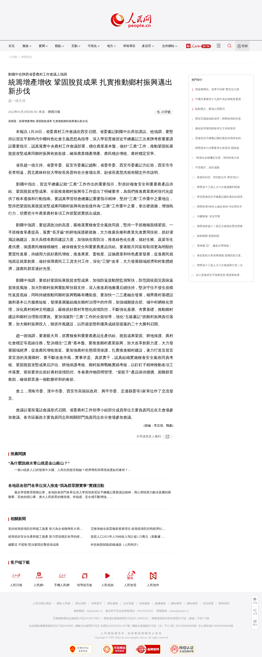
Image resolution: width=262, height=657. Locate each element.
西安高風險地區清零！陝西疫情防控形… (219, 118)
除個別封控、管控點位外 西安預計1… (219, 177)
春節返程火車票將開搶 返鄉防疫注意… (220, 255)
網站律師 (192, 603)
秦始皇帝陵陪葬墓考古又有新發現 (215, 128)
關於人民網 (63, 603)
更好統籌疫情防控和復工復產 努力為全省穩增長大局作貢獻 (48, 528)
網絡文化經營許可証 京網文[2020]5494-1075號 (102, 625)
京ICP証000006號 (186, 625)
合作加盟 (128, 603)
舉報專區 (129, 46)
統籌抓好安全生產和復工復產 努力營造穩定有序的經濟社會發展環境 (54, 536)
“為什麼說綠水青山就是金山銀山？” (39, 463)
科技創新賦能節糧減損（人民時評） (115, 544)
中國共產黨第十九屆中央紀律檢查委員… (219, 99)
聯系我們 (224, 603)
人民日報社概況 (42, 603)
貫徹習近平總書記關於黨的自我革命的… (219, 138)
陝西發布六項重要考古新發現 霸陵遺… (218, 148)
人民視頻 (107, 585)
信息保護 (208, 603)
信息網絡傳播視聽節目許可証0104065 (51, 625)
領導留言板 (84, 585)
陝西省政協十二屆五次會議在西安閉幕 (220, 226)
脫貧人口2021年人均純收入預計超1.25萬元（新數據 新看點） (132, 536)
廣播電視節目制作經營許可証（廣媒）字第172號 (180, 618)
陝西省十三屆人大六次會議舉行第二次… (221, 265)
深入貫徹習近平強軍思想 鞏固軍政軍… (219, 275)
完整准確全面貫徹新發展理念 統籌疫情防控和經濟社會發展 (131, 528)
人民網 (13, 57)
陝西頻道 (26, 57)
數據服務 (160, 603)
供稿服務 (144, 603)
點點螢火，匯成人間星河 (210, 108)
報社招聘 (80, 603)
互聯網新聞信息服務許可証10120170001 (76, 618)
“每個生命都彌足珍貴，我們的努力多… (218, 157)
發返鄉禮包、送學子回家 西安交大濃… (218, 89)
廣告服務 (112, 603)
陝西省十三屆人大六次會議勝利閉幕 (218, 187)
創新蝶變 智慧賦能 (208, 236)
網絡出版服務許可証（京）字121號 (153, 625)
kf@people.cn (94, 610)
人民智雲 (130, 585)
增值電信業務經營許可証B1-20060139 (126, 618)
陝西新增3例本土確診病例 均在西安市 (219, 206)
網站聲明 (176, 603)
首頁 (11, 46)
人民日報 (16, 585)
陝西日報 (54, 111)
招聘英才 (96, 603)
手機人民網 (61, 585)
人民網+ (39, 585)
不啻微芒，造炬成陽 (207, 167)
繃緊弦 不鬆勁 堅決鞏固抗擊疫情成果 (33, 544)
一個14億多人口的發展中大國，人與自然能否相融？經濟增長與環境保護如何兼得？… (72, 470)
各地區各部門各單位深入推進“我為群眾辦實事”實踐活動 (56, 485)
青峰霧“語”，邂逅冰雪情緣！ (214, 245)
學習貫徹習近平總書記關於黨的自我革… (221, 196)
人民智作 (153, 585)
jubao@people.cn (179, 610)
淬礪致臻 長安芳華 (208, 216)
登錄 (245, 46)
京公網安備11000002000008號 (215, 625)
